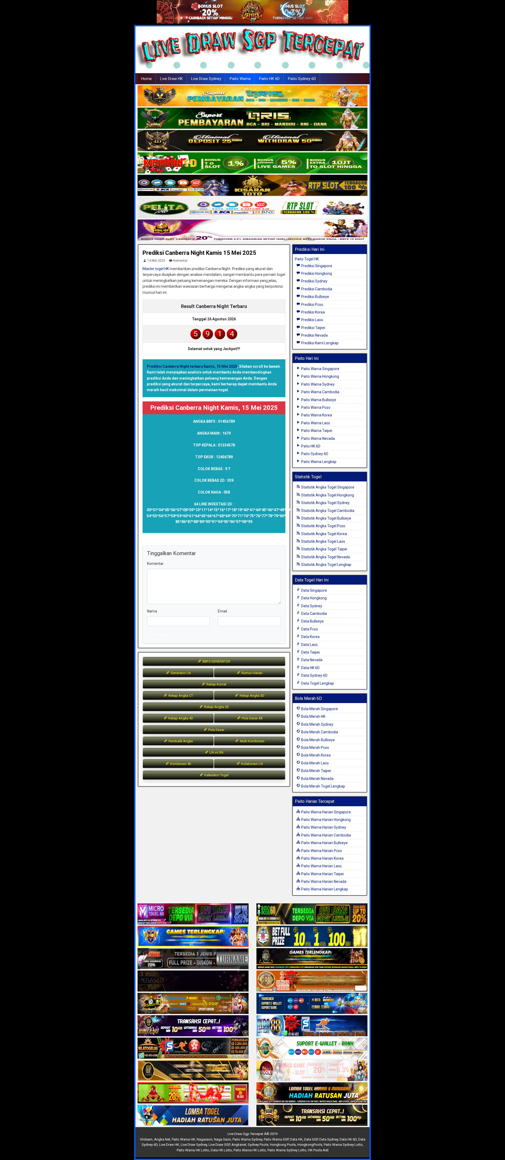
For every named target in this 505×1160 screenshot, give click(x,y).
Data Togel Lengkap (317, 683)
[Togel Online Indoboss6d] (311, 914)
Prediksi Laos (311, 320)
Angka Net (162, 1139)
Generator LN (180, 673)
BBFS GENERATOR (216, 661)
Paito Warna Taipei (316, 431)
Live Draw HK (171, 78)
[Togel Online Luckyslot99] (311, 936)
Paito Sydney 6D (302, 78)
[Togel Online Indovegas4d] (311, 1115)
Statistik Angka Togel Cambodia (327, 511)
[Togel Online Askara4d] (193, 1004)
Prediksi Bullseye (314, 297)
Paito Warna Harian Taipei (322, 874)
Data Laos (309, 645)
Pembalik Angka (180, 741)
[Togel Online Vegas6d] (193, 981)
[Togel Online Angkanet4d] (311, 1048)
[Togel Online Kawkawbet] (193, 959)
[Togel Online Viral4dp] (252, 230)
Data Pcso (309, 629)
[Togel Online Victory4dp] (193, 936)
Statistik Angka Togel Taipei (323, 549)
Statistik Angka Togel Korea (323, 534)
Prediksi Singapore (316, 266)
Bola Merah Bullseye (317, 740)
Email (222, 611)
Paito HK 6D (269, 78)
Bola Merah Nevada (317, 778)
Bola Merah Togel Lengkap (322, 786)
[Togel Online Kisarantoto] (252, 185)
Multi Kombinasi (251, 741)
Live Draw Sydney (206, 78)
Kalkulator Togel (216, 775)
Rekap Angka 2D (216, 707)
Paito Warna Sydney (317, 384)
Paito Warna (240, 78)
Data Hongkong (313, 598)
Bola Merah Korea (315, 755)
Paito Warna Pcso (315, 407)
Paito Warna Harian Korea (322, 858)
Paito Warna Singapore (319, 369)
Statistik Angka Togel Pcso (322, 526)
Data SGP (311, 1139)
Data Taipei (310, 652)
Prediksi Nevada (314, 335)
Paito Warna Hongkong (319, 376)
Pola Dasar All (251, 718)
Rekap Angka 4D (180, 718)
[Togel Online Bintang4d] (193, 1026)
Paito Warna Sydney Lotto (343, 1145)
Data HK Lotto (221, 1150)
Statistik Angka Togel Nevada (325, 557)
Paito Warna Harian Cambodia (325, 835)
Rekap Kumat (216, 684)
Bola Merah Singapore (319, 709)
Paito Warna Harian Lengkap (324, 889)
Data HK (296, 1139)
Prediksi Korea (312, 312)
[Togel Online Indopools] (311, 1071)
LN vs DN (216, 752)
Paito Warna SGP (276, 1139)
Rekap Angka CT (180, 696)
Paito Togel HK (307, 259)
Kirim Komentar (162, 635)
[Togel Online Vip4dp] (311, 959)
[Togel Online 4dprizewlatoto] (193, 1071)
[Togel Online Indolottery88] (311, 1026)
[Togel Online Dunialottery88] (311, 981)
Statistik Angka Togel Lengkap (325, 564)
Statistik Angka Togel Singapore (327, 487)
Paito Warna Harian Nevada (323, 881)
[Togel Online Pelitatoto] (252, 208)
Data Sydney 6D (313, 675)
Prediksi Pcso (311, 304)
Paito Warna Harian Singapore (325, 812)
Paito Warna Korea (316, 415)
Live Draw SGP (219, 1145)
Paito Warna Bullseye (318, 400)
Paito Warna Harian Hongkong (325, 820)
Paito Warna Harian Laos (321, 866)
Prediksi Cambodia (316, 289)
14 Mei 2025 (156, 260)
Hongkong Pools (283, 1145)
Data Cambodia (313, 613)
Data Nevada (311, 660)
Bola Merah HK (312, 716)
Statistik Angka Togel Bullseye (325, 518)
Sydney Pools (258, 1145)
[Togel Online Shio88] (311, 1093)
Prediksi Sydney (313, 281)
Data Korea (310, 637)
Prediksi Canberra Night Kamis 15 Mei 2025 (199, 253)
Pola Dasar (216, 730)
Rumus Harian (251, 673)
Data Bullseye (312, 621)
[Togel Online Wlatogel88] (193, 1048)
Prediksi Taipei (312, 328)
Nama (152, 611)
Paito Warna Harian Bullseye (324, 843)
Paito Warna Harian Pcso (321, 851)
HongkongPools (309, 1145)
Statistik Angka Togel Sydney (325, 503)
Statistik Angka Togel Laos (322, 541)
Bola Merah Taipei (315, 771)
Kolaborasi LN (251, 764)
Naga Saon (222, 1139)
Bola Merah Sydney (316, 724)
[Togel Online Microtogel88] (193, 914)
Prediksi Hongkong (316, 273)
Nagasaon (205, 1139)
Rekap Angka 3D (251, 696)
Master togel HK (156, 269)
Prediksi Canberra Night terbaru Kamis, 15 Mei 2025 (192, 366)
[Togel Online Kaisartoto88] (193, 1093)
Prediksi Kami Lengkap (319, 343)
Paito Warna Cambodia (319, 392)
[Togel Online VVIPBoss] (252, 96)
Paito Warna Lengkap (318, 462)
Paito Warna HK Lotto (193, 1150)
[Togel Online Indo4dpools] (193, 1115)
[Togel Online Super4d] (252, 141)
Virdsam (146, 1139)
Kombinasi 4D (180, 764)
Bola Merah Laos (314, 763)
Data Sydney (311, 606)
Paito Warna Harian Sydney (323, 827)
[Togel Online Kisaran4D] (252, 163)
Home (146, 78)
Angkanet (238, 1145)
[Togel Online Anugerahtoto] (311, 1004)
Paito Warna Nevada (317, 438)
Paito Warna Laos (315, 423)
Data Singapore (313, 590)
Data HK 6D (310, 668)
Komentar (180, 260)
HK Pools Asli (318, 1150)
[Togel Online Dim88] (252, 118)
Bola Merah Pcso (314, 747)
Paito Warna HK (183, 1139)
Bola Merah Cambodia (319, 732)
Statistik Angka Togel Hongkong (327, 495)
